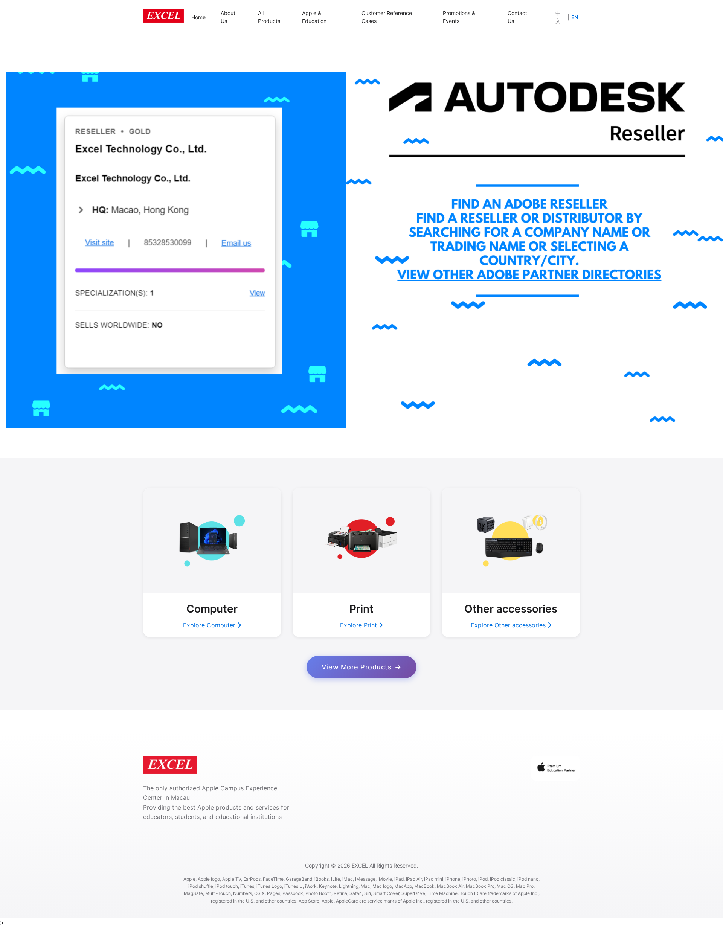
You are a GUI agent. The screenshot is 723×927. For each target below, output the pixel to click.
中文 (558, 17)
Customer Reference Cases (387, 17)
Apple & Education (314, 17)
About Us (228, 17)
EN (574, 17)
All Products (269, 17)
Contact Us (517, 17)
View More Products (357, 667)
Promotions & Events (459, 17)
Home (198, 17)
